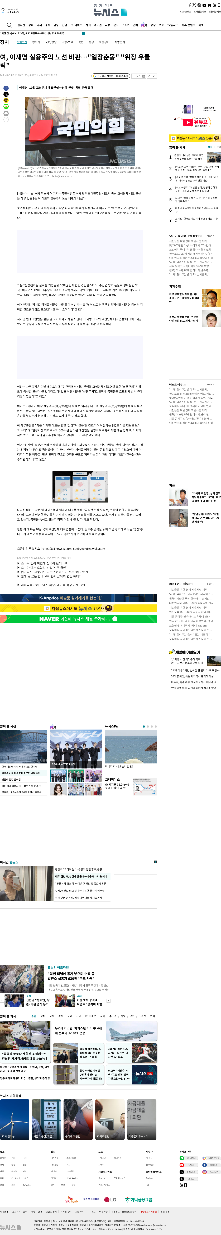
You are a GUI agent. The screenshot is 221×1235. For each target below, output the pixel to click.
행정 (91, 42)
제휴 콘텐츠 (188, 25)
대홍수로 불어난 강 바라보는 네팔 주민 (21, 773)
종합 (33, 1016)
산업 (64, 25)
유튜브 (191, 1164)
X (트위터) (191, 1171)
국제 (39, 25)
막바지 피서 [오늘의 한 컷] (119, 766)
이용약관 (103, 1211)
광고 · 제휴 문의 (19, 1211)
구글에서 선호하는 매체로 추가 (112, 76)
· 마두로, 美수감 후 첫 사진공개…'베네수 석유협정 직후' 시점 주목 (195, 682)
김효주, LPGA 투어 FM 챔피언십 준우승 (21, 792)
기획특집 (70, 1171)
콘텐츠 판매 (51, 1211)
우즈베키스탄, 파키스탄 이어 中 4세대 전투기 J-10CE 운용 (78, 1030)
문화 (116, 25)
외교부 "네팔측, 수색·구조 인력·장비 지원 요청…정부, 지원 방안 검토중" (118, 1075)
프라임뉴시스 (200, 11)
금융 (56, 25)
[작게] (149, 76)
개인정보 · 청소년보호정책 (123, 1211)
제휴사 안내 (36, 1211)
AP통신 (149, 1157)
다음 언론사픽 (213, 1158)
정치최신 (22, 42)
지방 (107, 25)
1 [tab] (144, 726)
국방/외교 (67, 42)
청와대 (36, 42)
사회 (88, 25)
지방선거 (120, 42)
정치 (30, 25)
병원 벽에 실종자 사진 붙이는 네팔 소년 (21, 786)
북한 (81, 42)
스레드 (191, 1178)
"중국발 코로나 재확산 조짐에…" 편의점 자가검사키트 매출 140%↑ (25, 1056)
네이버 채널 (190, 1158)
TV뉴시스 (172, 25)
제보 (201, 25)
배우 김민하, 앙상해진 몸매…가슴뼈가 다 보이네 (81, 876)
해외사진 (118, 1157)
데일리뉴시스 (72, 1178)
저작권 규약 (65, 1211)
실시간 (21, 25)
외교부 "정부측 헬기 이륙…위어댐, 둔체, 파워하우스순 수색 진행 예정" (25, 1069)
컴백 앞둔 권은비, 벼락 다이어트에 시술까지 (78, 898)
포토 (161, 25)
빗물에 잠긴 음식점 (11, 779)
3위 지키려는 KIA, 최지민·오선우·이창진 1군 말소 (118, 1053)
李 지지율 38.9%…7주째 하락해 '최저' (117, 786)
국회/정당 (51, 42)
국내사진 (102, 1157)
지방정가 (104, 42)
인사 (53, 1185)
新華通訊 (150, 1164)
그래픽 (101, 1164)
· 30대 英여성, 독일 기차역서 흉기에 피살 (191, 676)
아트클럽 (55, 1164)
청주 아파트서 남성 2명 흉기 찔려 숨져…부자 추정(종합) (91, 1074)
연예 (135, 25)
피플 (172, 485)
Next (108, 1001)
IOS (147, 1184)
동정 (73, 1185)
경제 (47, 25)
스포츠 (126, 25)
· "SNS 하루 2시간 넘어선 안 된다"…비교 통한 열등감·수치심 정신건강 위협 (195, 670)
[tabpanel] (131, 751)
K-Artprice (185, 11)
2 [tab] (148, 726)
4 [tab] (156, 726)
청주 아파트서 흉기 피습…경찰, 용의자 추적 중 (25, 1078)
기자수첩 (175, 286)
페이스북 (213, 1164)
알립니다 (165, 1211)
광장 (153, 25)
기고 (68, 1164)
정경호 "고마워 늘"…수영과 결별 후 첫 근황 (78, 869)
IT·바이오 (76, 25)
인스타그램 (213, 1171)
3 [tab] (152, 726)
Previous (2, 1001)
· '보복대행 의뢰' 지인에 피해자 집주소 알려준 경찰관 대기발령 (195, 688)
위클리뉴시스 (215, 11)
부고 (63, 1185)
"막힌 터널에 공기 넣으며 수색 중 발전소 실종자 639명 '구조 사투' (71, 976)
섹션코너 (55, 1178)
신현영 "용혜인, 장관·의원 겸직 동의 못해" (38, 1004)
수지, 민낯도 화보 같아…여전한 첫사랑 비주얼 (80, 891)
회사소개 (4, 1211)
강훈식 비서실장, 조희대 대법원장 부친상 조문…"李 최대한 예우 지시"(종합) (90, 1053)
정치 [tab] (210, 146)
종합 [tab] (219, 146)
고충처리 (79, 1211)
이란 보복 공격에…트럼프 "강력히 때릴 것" (89, 1004)
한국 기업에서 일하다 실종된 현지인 (19, 766)
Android (149, 1178)
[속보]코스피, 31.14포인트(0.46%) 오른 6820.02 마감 (33, 33)
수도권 (98, 25)
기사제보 (91, 1211)
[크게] (154, 76)
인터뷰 (54, 1171)
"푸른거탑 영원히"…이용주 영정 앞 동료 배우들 (81, 883)
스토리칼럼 (71, 1157)
